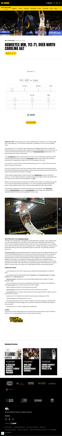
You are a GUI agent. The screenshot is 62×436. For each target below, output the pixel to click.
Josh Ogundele (29, 190)
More (60, 8)
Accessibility (8, 432)
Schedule (26, 8)
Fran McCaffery (11, 285)
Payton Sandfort (10, 289)
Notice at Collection (23, 430)
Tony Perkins (30, 158)
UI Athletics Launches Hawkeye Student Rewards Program (12, 368)
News (55, 8)
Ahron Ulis (49, 188)
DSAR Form (42, 427)
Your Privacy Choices (10, 430)
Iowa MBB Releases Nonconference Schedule (30, 367)
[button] (55, 215)
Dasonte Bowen (15, 190)
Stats (51, 8)
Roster (39, 8)
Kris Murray (11, 157)
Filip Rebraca (38, 175)
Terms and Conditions (32, 427)
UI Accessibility (52, 430)
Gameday (45, 8)
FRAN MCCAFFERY (23, 239)
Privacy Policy (8, 427)
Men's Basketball (10, 40)
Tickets (20, 8)
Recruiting (33, 8)
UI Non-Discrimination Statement (38, 430)
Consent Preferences (19, 427)
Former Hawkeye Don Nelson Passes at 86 (48, 366)
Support (14, 8)
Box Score (30, 71)
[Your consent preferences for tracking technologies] (2, 433)
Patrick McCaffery (39, 152)
